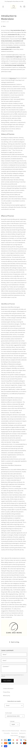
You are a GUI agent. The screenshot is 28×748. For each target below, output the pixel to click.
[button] (3, 6)
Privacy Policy (6, 692)
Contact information (8, 688)
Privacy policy (7, 733)
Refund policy (6, 695)
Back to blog (15, 642)
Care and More (8, 730)
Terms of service (14, 733)
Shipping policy (22, 733)
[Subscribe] (21, 705)
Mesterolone (12, 78)
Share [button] (4, 26)
